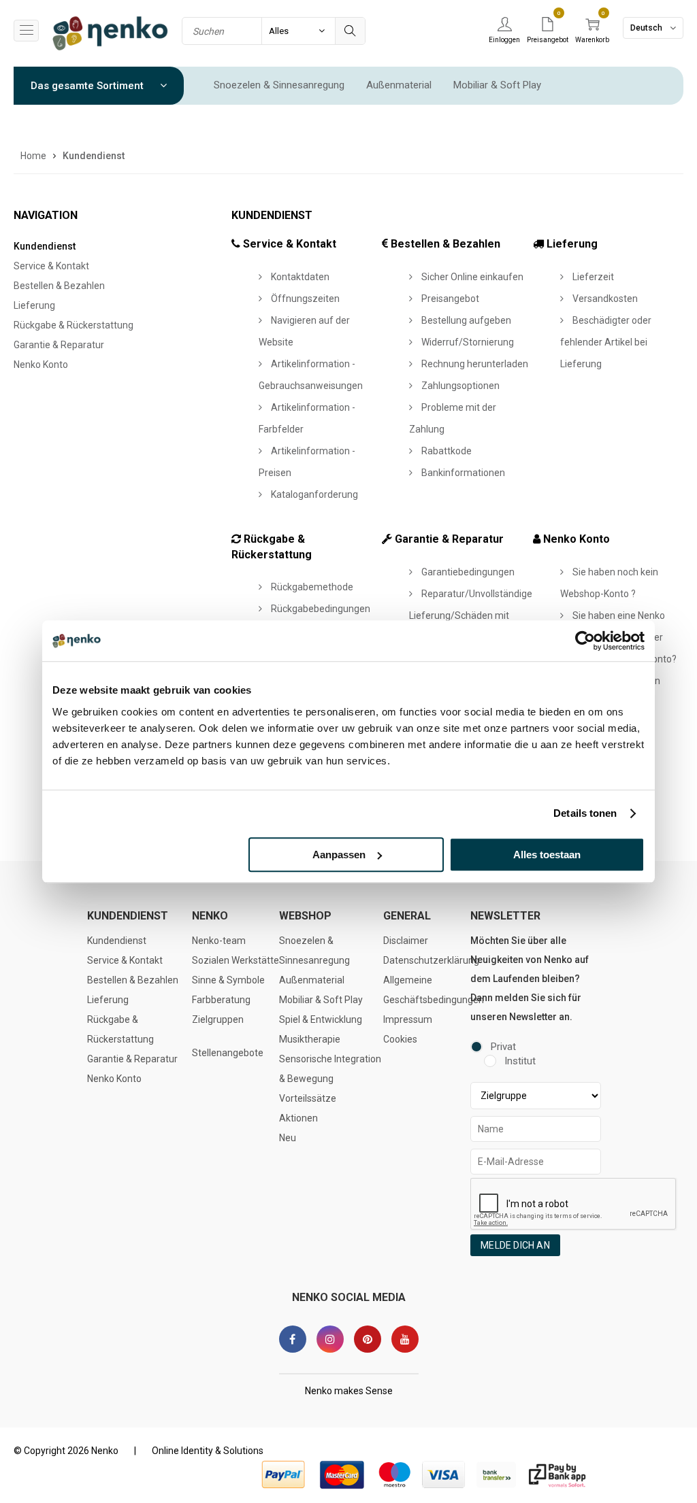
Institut (520, 1061)
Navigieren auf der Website (304, 331)
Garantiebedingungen (467, 572)
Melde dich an (515, 1245)
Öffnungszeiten (304, 298)
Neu (287, 1137)
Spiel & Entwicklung (320, 1019)
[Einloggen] (504, 25)
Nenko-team (219, 940)
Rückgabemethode (311, 586)
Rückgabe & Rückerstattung (73, 325)
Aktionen (298, 1118)
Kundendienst (45, 246)
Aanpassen (339, 854)
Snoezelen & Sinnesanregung (279, 85)
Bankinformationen (462, 472)
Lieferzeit (592, 276)
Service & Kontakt (51, 265)
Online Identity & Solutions (207, 1450)
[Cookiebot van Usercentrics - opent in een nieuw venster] (585, 640)
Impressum (407, 1019)
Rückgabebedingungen (319, 608)
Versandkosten (604, 298)
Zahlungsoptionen (459, 385)
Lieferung (34, 305)
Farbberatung (221, 999)
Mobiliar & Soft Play (497, 85)
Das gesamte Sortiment (88, 86)
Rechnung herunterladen (473, 363)
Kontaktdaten (299, 276)
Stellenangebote (227, 1052)
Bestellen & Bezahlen (59, 285)
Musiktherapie (309, 1039)
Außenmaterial (399, 85)
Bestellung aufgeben (465, 320)
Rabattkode (445, 450)
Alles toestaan (547, 854)
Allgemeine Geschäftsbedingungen (433, 990)
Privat (503, 1047)
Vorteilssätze (307, 1098)
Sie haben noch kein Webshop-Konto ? (609, 583)
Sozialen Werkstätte (235, 960)
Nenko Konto (41, 364)
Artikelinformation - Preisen (307, 461)
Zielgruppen (218, 1019)
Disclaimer (405, 940)
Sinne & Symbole (228, 980)
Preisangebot (449, 298)
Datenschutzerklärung (431, 960)
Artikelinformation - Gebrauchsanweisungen (311, 374)
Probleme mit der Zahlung (452, 418)
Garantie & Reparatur (59, 344)
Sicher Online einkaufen (471, 276)
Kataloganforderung (313, 494)
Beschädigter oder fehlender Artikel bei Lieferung (605, 342)
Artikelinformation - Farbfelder (307, 418)
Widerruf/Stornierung (466, 342)
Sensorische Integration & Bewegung (330, 1068)
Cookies (400, 1039)
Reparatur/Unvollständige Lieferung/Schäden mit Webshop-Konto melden (470, 615)
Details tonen (585, 813)
